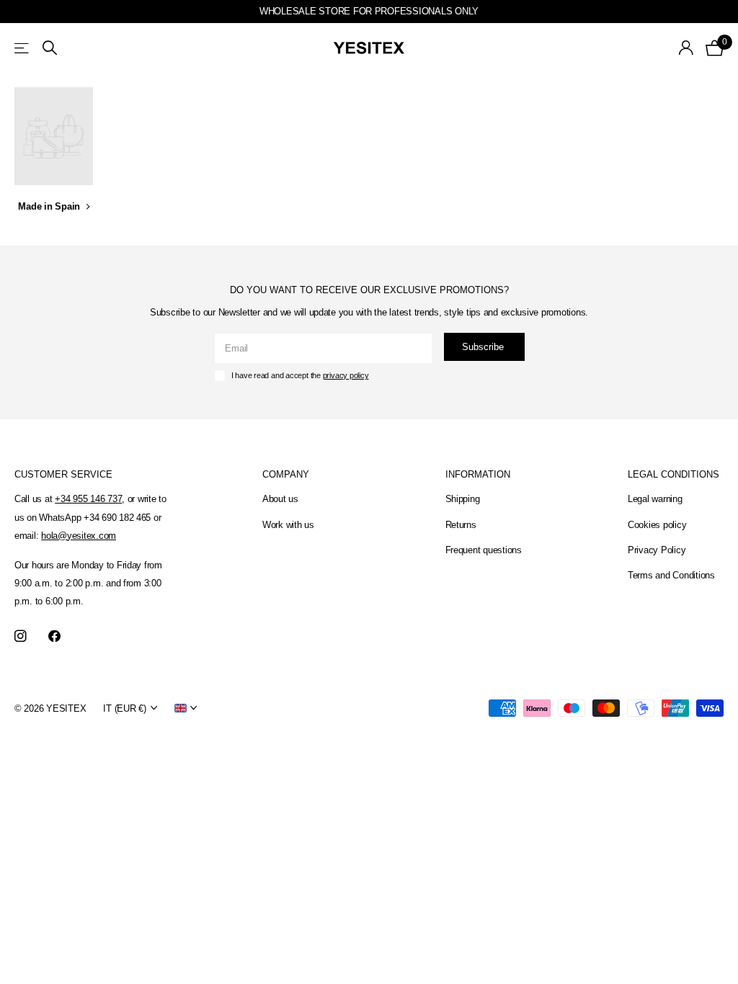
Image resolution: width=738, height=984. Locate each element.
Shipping (462, 498)
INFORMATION (477, 474)
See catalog (22, 48)
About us (280, 498)
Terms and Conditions (671, 575)
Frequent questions (483, 550)
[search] (50, 48)
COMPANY (285, 474)
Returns (460, 524)
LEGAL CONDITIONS (673, 474)
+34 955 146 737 (88, 498)
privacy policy (346, 375)
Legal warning (655, 498)
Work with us (288, 524)
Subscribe (484, 346)
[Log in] (686, 48)
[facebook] (54, 636)
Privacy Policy (656, 550)
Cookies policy (657, 524)
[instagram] (20, 636)
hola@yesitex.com (78, 535)
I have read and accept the (300, 375)
